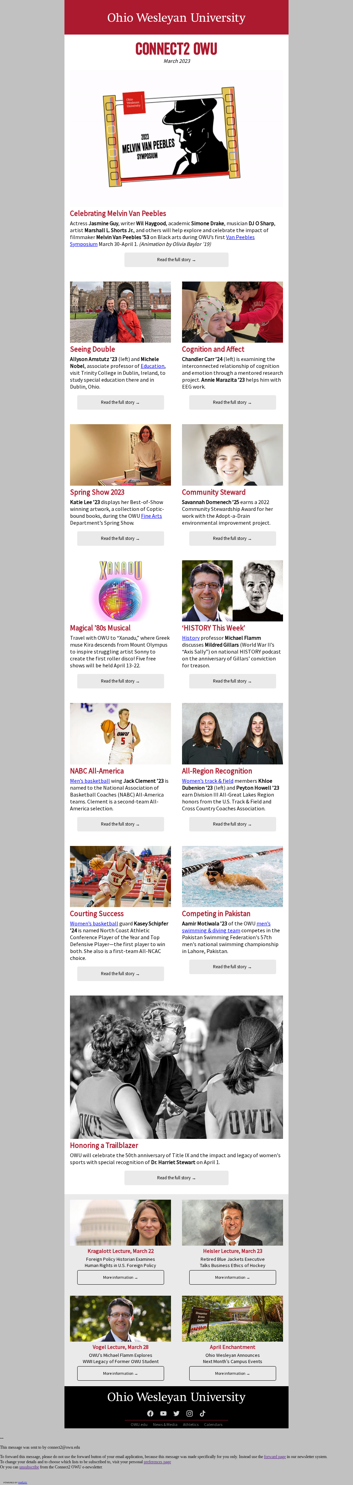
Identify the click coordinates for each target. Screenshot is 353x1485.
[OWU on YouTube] (163, 1414)
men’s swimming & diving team (226, 927)
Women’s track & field (207, 780)
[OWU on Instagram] (189, 1414)
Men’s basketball (90, 780)
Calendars (213, 1424)
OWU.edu (139, 1424)
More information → (120, 1277)
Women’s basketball (94, 923)
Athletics (191, 1424)
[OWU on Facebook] (150, 1414)
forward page (275, 1456)
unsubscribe (29, 1467)
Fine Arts (151, 515)
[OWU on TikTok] (203, 1414)
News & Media (165, 1424)
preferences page (157, 1461)
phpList (22, 1482)
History (191, 637)
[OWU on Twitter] (176, 1414)
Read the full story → (176, 260)
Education (152, 365)
